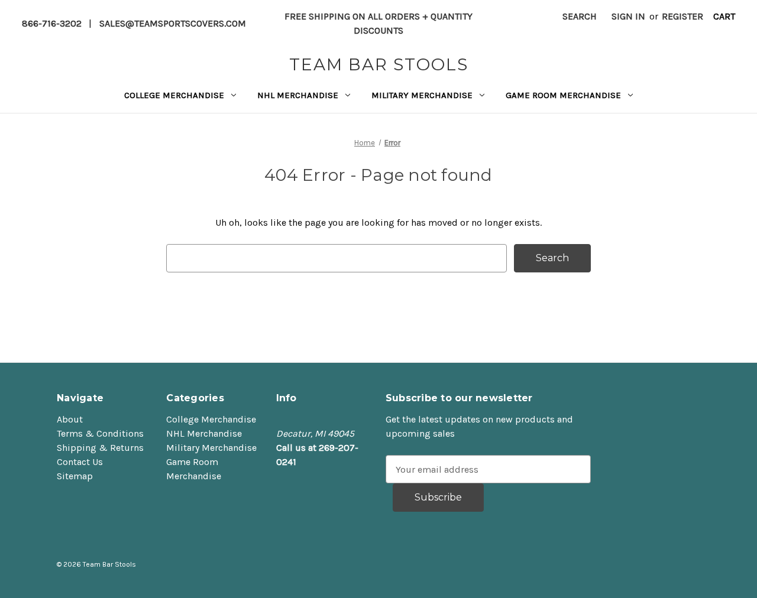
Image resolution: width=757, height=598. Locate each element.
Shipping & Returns (100, 447)
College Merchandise (174, 95)
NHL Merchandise (297, 95)
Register (682, 16)
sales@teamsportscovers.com (172, 23)
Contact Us (80, 461)
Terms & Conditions (100, 433)
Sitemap (75, 476)
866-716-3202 (52, 23)
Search (579, 16)
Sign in (628, 16)
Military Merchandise (422, 95)
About (70, 419)
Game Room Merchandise (563, 95)
